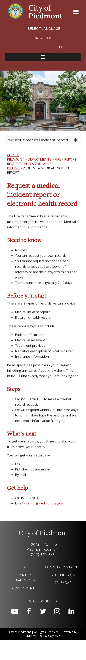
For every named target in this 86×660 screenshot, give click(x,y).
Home (23, 567)
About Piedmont (63, 575)
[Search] (60, 47)
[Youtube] (14, 611)
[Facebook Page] (28, 611)
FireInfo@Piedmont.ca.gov (43, 503)
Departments (39, 159)
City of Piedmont (15, 157)
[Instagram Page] (57, 611)
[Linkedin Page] (71, 611)
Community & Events (63, 567)
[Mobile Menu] (76, 12)
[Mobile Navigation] (43, 57)
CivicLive (30, 636)
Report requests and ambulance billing (42, 163)
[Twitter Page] (43, 611)
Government (23, 588)
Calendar (63, 582)
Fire (58, 159)
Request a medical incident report (37, 140)
